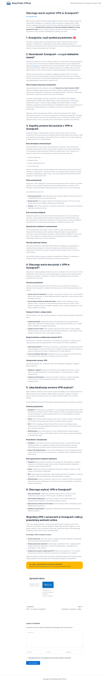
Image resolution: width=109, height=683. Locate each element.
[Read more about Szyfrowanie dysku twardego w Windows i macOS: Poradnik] (48, 584)
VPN (49, 21)
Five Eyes (35, 65)
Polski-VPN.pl (45, 566)
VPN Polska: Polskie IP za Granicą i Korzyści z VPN (85, 3)
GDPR (72, 98)
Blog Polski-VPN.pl (21, 3)
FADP (39, 98)
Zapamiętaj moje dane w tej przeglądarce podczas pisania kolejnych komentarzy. (49, 658)
